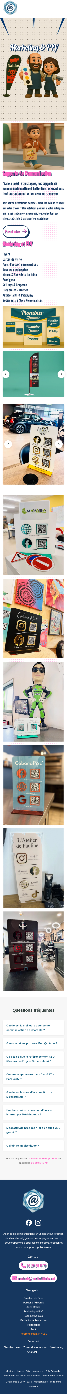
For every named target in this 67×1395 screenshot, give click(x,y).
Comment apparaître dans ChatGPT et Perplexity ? (30, 1077)
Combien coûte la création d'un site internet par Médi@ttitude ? (29, 1112)
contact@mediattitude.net (36, 1278)
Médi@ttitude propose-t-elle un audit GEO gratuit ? (33, 1130)
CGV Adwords (53, 1371)
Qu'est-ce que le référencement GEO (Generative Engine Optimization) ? (30, 1059)
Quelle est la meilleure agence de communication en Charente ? (28, 1028)
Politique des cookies (53, 1375)
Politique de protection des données (21, 1375)
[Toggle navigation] (62, 8)
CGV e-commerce (35, 1371)
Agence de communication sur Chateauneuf (28, 1233)
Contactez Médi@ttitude (43, 1158)
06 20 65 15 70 (39, 1162)
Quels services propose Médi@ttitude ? (31, 1043)
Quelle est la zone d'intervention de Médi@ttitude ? (29, 1094)
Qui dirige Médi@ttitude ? (22, 1145)
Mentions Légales (15, 1371)
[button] (61, 374)
